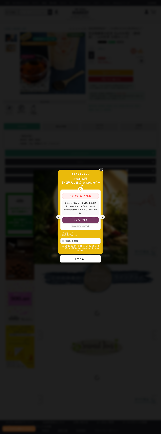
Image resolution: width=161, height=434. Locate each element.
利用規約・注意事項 (71, 241)
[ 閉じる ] (80, 258)
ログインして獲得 (80, 220)
